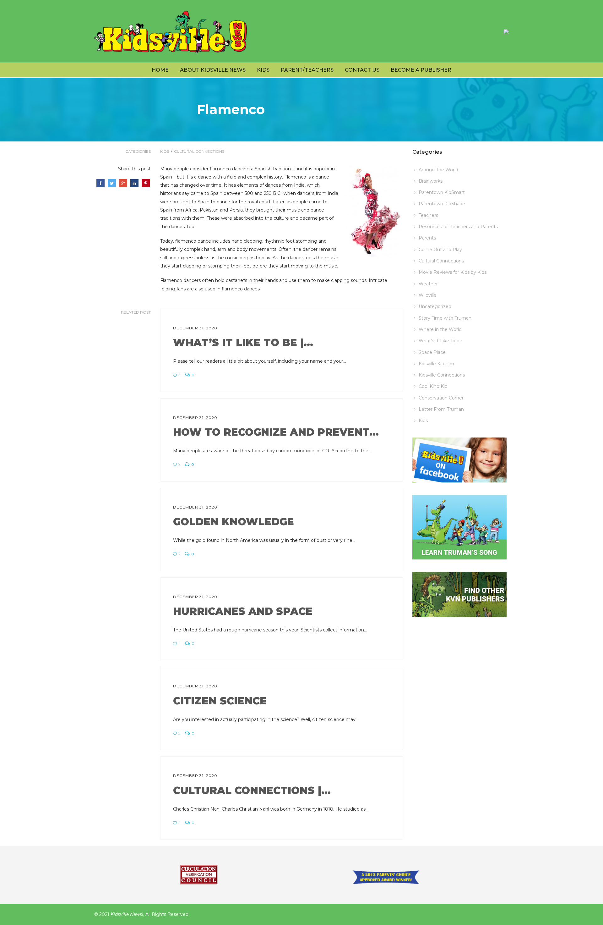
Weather (428, 284)
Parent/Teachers (307, 70)
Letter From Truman (441, 409)
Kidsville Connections (442, 375)
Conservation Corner (441, 398)
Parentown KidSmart (442, 192)
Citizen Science (220, 701)
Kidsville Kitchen (436, 363)
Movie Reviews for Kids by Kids (452, 272)
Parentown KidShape (442, 203)
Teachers (428, 215)
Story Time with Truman (445, 318)
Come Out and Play (440, 249)
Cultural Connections (199, 151)
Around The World (438, 170)
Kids (263, 70)
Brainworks (431, 181)
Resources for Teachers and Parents (458, 226)
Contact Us (362, 70)
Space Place (432, 352)
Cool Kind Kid (433, 386)
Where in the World (440, 329)
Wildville (428, 295)
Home (160, 70)
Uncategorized (435, 306)
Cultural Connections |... (252, 790)
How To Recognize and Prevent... (276, 432)
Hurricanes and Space (242, 611)
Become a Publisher (421, 70)
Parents (427, 238)
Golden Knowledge (233, 521)
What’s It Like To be (440, 341)
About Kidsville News (213, 70)
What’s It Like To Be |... (243, 342)
